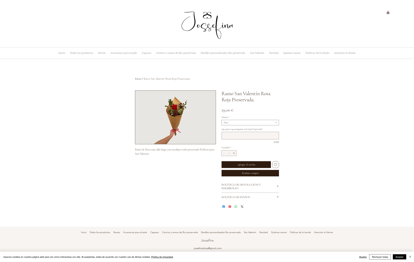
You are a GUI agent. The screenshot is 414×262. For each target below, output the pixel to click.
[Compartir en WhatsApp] (236, 207)
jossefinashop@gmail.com (208, 248)
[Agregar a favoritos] (275, 164)
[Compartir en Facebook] (224, 207)
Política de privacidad (162, 256)
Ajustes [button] (363, 256)
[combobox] (250, 122)
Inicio (138, 78)
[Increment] (234, 153)
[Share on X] (242, 207)
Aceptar (399, 256)
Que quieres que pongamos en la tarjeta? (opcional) (242, 129)
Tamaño (226, 117)
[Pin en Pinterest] (230, 207)
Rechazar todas (380, 256)
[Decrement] (224, 153)
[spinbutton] (229, 153)
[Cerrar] (410, 256)
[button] (388, 12)
